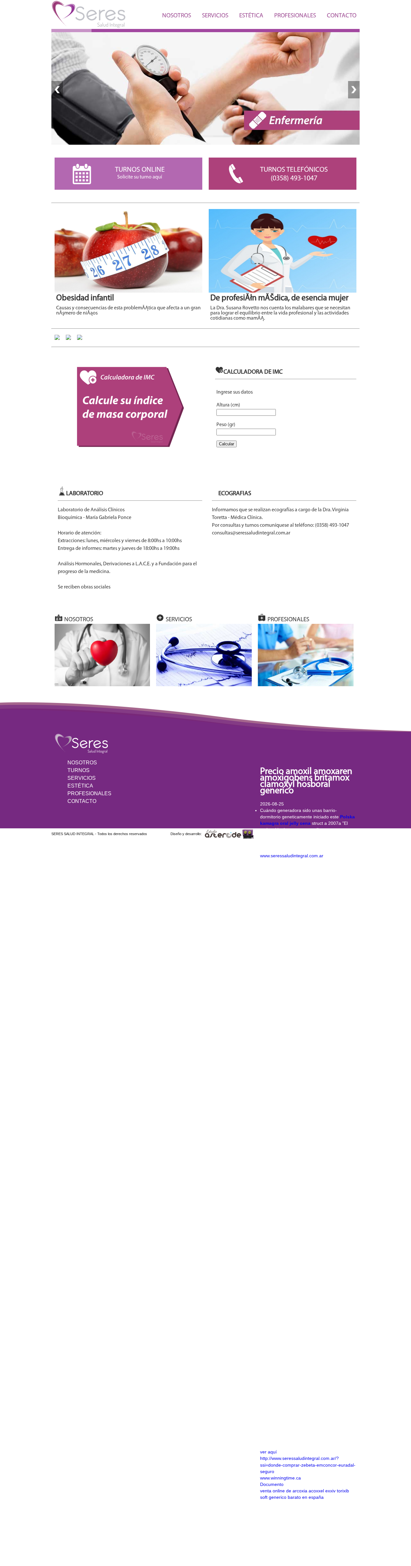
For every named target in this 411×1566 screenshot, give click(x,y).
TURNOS (78, 770)
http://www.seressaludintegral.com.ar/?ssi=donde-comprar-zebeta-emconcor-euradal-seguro (307, 1465)
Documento (272, 1484)
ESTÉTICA (251, 16)
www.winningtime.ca (280, 1477)
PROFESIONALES (295, 16)
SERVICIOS (215, 16)
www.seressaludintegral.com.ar (291, 855)
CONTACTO (341, 16)
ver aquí (268, 1451)
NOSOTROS (176, 16)
